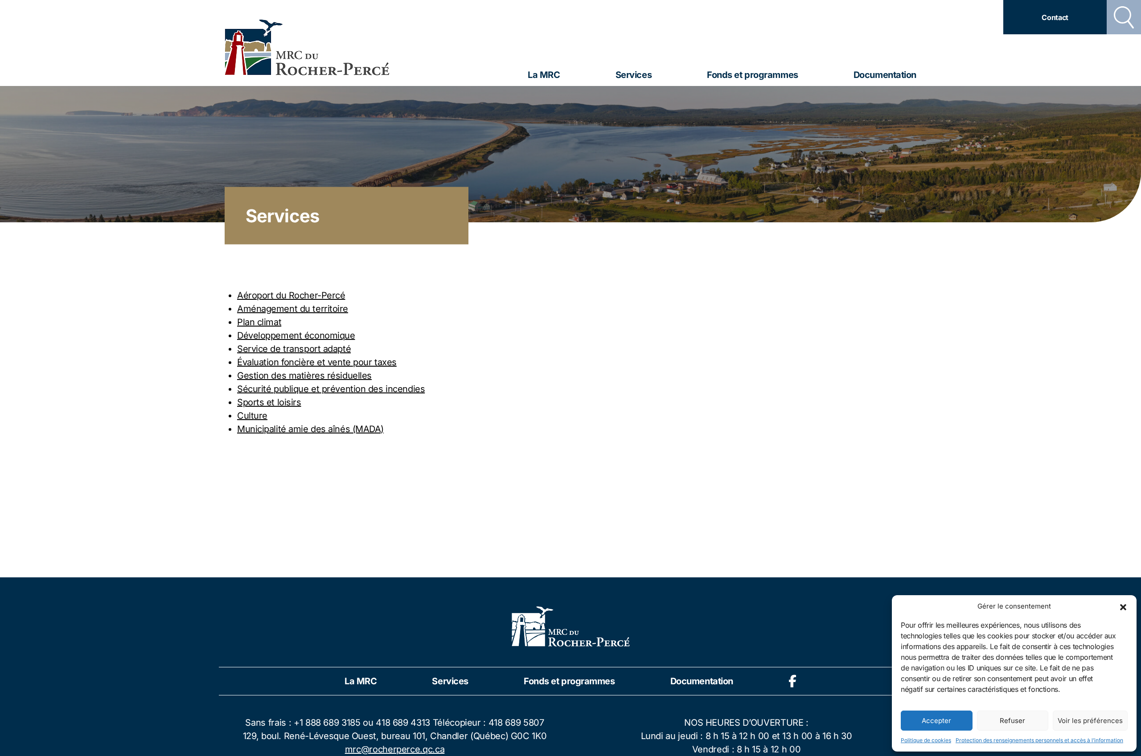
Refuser (1012, 720)
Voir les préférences (1090, 720)
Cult (245, 415)
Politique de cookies (926, 740)
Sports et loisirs (269, 402)
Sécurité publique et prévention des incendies (331, 389)
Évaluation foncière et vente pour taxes (317, 362)
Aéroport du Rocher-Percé (291, 295)
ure (260, 415)
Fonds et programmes (752, 74)
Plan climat (259, 322)
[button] (1123, 606)
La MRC (544, 74)
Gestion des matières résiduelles (304, 375)
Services (634, 74)
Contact (1055, 17)
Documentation (885, 74)
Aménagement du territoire (292, 308)
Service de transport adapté (294, 348)
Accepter (936, 720)
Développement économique (296, 335)
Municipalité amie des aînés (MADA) (310, 429)
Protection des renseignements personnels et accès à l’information (1039, 740)
